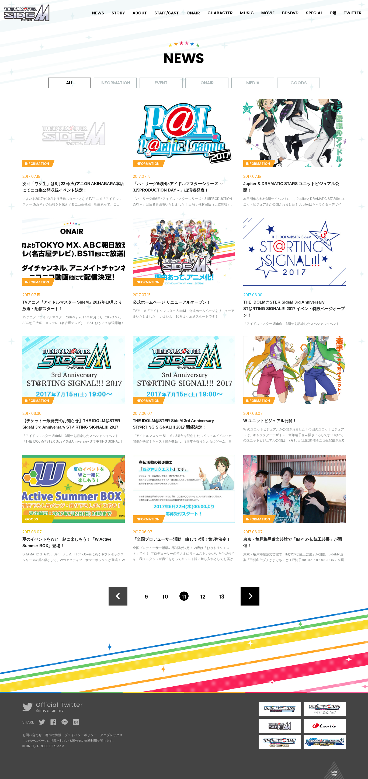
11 (184, 596)
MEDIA (252, 83)
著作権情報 (53, 735)
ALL (69, 83)
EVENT (161, 83)
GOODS (298, 83)
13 (221, 596)
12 (203, 596)
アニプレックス (111, 735)
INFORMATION (115, 83)
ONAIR (207, 83)
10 (165, 596)
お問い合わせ (32, 735)
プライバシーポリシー (80, 735)
